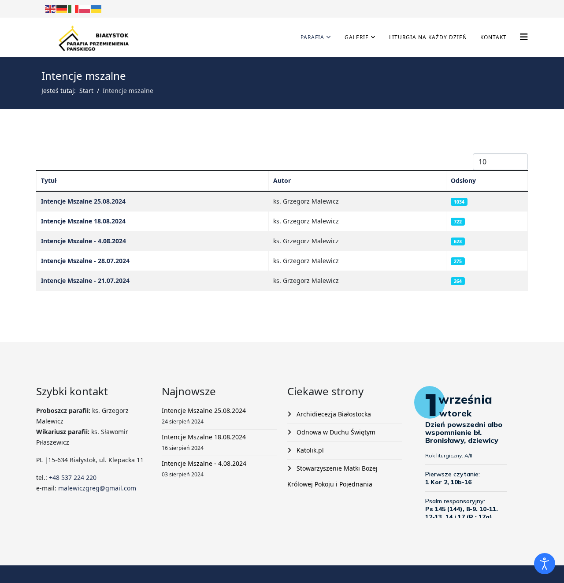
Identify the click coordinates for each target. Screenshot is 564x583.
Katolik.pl (309, 450)
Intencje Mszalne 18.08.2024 (83, 221)
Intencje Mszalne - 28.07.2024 (85, 260)
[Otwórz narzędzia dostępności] (544, 563)
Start (86, 90)
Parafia (312, 37)
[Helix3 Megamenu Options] (524, 37)
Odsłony (463, 180)
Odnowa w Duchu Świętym (335, 432)
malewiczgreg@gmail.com (97, 488)
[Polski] (85, 8)
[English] (50, 8)
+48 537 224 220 (71, 477)
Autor (282, 180)
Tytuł (48, 180)
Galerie (357, 37)
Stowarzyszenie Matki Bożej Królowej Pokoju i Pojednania (332, 476)
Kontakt (493, 37)
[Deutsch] (62, 8)
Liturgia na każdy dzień (428, 37)
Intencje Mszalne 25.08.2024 (83, 201)
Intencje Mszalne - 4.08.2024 (83, 241)
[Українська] (96, 8)
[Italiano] (73, 8)
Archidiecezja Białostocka (333, 414)
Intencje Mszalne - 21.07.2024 (85, 280)
